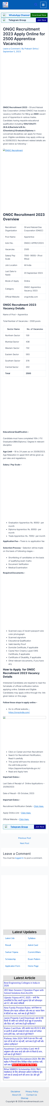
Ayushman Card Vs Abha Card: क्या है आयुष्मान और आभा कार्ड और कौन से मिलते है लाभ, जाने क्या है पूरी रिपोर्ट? (23, 1052)
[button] (36, 4)
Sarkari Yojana (11, 952)
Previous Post (24, 838)
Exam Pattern (34, 959)
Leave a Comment (11, 48)
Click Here (39, 806)
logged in (19, 858)
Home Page (33, 966)
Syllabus (32, 938)
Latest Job (9, 938)
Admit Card (33, 945)
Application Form (12, 966)
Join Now (41, 20)
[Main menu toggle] (43, 5)
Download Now (39, 15)
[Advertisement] (24, 1086)
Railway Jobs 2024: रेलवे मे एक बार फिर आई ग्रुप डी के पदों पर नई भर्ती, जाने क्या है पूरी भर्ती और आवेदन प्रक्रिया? (24, 1041)
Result (8, 945)
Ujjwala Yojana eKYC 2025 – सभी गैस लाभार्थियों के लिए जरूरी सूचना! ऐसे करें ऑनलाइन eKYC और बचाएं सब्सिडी (23, 1000)
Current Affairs (34, 952)
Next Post (24, 843)
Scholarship (10, 959)
